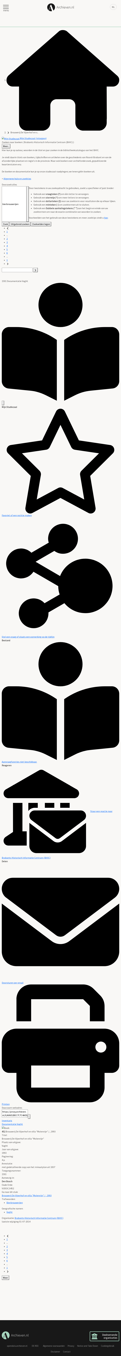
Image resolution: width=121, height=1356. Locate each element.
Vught (9, 1212)
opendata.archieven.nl (17, 1345)
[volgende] (7, 263)
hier (106, 217)
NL (113, 6)
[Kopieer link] (29, 1116)
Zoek (5, 224)
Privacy (71, 1345)
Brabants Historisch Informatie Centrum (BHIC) (39, 1218)
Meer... (6, 146)
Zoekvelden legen (41, 224)
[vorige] (7, 228)
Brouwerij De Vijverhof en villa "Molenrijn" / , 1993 (26, 1195)
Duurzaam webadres (12, 1107)
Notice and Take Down (87, 1345)
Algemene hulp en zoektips (17, 178)
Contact (67, 1351)
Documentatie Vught (12, 1124)
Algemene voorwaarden (54, 1345)
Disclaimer (55, 1351)
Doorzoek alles (9, 184)
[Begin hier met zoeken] (62, 79)
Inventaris (7, 1120)
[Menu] (3, 403)
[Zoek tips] (27, 204)
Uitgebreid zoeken (20, 224)
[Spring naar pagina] (35, 270)
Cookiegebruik (107, 1345)
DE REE (35, 1345)
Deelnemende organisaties (109, 1336)
